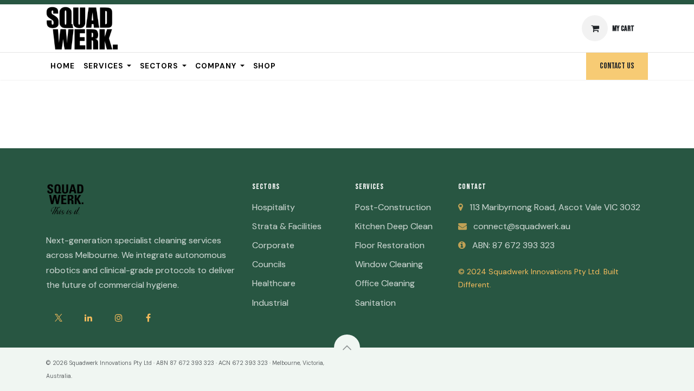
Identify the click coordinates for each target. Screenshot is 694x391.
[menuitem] (62, 66)
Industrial (270, 302)
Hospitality (273, 207)
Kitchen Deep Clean (394, 226)
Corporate (273, 245)
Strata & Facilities (287, 226)
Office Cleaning (385, 283)
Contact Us (617, 66)
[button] (347, 348)
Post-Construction (393, 207)
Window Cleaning (389, 264)
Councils (269, 264)
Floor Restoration (390, 245)
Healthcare (273, 283)
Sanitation (375, 302)
